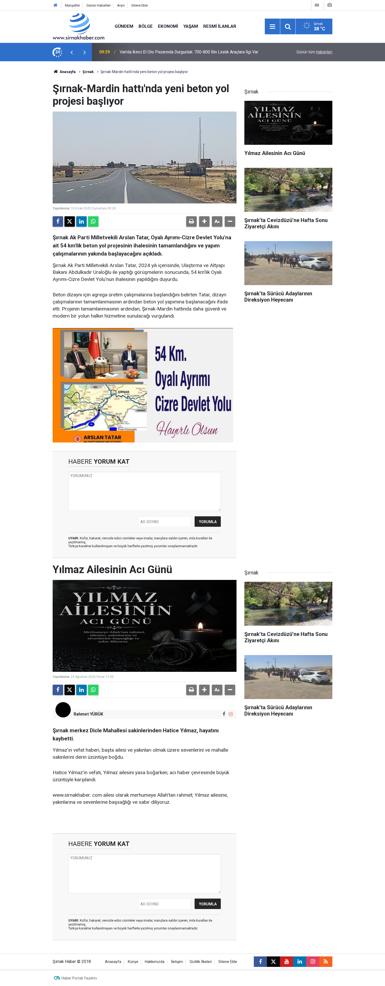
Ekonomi (168, 26)
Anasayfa (67, 72)
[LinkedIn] (81, 221)
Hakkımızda (154, 962)
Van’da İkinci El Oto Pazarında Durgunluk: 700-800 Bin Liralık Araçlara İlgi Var (189, 51)
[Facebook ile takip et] (224, 714)
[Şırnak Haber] (78, 26)
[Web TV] (317, 5)
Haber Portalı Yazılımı (79, 978)
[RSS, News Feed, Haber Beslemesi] (325, 961)
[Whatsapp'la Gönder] (93, 221)
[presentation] (71, 52)
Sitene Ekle (139, 5)
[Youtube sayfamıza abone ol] (286, 961)
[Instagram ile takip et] (230, 714)
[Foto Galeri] (329, 5)
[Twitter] (69, 221)
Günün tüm (314, 51)
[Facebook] (58, 221)
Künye (133, 962)
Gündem (124, 26)
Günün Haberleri (98, 5)
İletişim (177, 962)
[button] (204, 221)
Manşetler (72, 5)
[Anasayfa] (55, 5)
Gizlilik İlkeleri (201, 962)
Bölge (146, 26)
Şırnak (88, 72)
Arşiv (121, 5)
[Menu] (272, 27)
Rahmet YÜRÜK (88, 714)
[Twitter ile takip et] (273, 961)
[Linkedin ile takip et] (299, 961)
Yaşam (190, 26)
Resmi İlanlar (219, 26)
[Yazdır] (191, 221)
